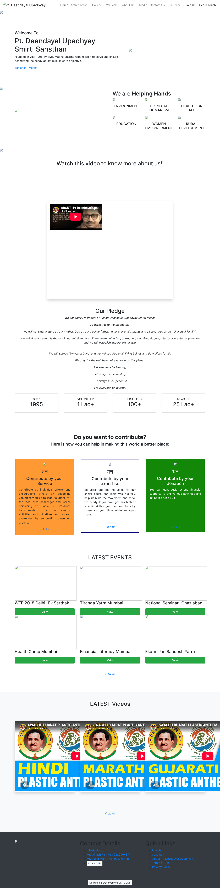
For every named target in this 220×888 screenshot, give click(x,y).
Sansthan (20, 67)
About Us (128, 5)
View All (110, 674)
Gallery (96, 5)
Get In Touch (207, 5)
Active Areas (79, 5)
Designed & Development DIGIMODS (110, 882)
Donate (175, 526)
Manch (33, 67)
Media (143, 5)
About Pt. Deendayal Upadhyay (172, 858)
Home (64, 5)
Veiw (45, 611)
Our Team (173, 5)
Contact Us (157, 5)
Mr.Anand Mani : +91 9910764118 (108, 858)
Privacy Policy (161, 867)
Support (110, 527)
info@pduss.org (97, 850)
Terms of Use (160, 862)
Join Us (190, 5)
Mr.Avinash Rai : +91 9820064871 (108, 854)
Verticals (111, 5)
